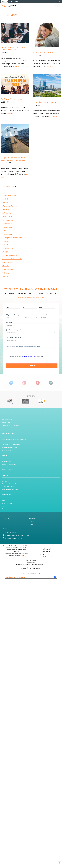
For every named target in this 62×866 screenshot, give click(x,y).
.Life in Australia (7, 220)
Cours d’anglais (6, 461)
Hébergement (6, 422)
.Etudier (5, 202)
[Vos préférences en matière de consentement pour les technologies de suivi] (59, 863)
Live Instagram (7, 262)
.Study (4, 231)
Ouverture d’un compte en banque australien (14, 439)
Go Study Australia (14, 1)
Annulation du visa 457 (43, 52)
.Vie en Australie (8, 248)
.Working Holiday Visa (9, 255)
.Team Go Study (7, 234)
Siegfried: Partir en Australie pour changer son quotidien (13, 159)
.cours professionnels (9, 195)
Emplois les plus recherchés (9, 484)
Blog (3, 500)
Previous (6, 186)
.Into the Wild (7, 217)
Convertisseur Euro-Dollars (9, 447)
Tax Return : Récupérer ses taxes (11, 444)
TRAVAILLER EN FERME (8, 486)
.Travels (5, 245)
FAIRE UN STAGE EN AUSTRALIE (10, 489)
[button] (60, 1)
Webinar (5, 276)
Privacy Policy (6, 516)
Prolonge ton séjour (7, 428)
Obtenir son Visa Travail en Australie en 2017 (13, 48)
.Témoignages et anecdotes (12, 238)
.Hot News (5, 209)
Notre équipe (6, 509)
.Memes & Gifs (7, 224)
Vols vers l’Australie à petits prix (10, 425)
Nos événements (7, 503)
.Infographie (6, 213)
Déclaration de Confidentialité (28, 356)
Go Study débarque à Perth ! (45, 102)
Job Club (4, 481)
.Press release (7, 227)
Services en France (7, 419)
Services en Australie (8, 417)
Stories (4, 506)
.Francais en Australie (9, 206)
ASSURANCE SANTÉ (7, 450)
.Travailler (5, 241)
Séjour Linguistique (7, 469)
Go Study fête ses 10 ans (11, 99)
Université (6, 273)
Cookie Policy (6, 519)
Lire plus (16, 66)
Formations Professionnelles (12, 259)
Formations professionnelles (10, 464)
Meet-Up (5, 266)
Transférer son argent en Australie (11, 442)
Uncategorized (7, 269)
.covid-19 (5, 199)
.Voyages (5, 252)
